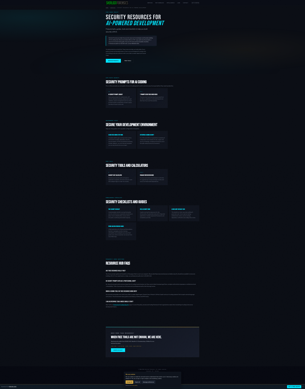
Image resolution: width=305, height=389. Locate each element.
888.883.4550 (12, 386)
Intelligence (171, 2)
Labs (178, 2)
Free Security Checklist (114, 209)
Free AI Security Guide (145, 209)
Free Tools (127, 60)
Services (150, 2)
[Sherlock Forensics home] (117, 3)
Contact (185, 2)
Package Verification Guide (147, 175)
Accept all (129, 382)
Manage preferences (148, 382)
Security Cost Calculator (115, 175)
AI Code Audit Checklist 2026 (178, 209)
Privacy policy (134, 385)
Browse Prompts (113, 60)
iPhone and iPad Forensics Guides (116, 226)
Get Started (195, 2)
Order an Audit (118, 350)
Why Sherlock (159, 2)
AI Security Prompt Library (115, 94)
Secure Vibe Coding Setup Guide (115, 135)
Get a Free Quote (294, 386)
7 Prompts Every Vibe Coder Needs (148, 94)
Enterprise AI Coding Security (147, 135)
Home (107, 7)
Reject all (137, 382)
